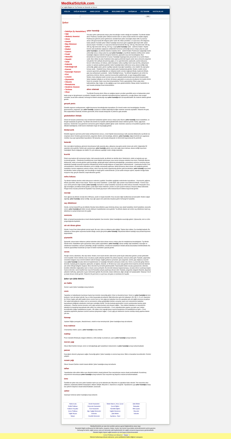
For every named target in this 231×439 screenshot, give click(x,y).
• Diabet (67, 49)
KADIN (106, 11)
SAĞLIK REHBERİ (80, 11)
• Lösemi (68, 77)
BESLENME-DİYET (118, 11)
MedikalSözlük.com (77, 3)
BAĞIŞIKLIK (132, 11)
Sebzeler (136, 413)
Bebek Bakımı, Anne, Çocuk (115, 404)
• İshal (66, 62)
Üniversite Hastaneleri (94, 406)
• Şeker (67, 47)
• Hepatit (67, 59)
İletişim (73, 416)
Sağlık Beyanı (73, 413)
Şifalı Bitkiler (115, 413)
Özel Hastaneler (94, 408)
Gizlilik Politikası (73, 406)
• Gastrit (67, 52)
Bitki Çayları (136, 408)
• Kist (66, 74)
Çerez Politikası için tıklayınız (112, 435)
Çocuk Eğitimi (115, 406)
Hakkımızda (72, 404)
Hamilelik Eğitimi (115, 408)
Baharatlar (136, 406)
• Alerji (67, 39)
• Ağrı (66, 34)
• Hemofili (68, 57)
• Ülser (67, 92)
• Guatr (67, 54)
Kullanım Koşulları (72, 408)
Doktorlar (94, 413)
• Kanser (67, 69)
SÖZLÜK (67, 11)
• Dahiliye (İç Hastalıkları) (75, 31)
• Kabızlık (68, 64)
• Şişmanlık (69, 79)
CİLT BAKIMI (144, 11)
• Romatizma (69, 84)
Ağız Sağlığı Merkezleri (94, 411)
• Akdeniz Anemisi (72, 36)
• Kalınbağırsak (70, 67)
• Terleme (68, 89)
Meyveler (136, 411)
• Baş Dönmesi (70, 44)
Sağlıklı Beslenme (115, 411)
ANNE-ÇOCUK (95, 11)
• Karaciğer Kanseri (72, 72)
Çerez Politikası (73, 411)
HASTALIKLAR (158, 11)
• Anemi (67, 41)
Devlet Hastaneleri (94, 404)
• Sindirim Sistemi (72, 87)
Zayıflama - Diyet (115, 416)
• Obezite (68, 82)
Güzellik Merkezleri (94, 416)
